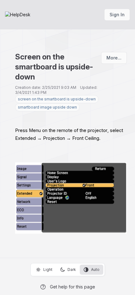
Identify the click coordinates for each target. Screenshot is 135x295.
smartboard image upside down (47, 107)
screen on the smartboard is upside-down (57, 99)
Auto (95, 269)
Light (47, 269)
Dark (72, 269)
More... (114, 57)
